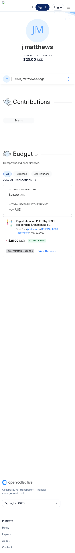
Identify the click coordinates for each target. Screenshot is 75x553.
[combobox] (31, 503)
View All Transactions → (19, 180)
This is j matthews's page (28, 79)
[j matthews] (7, 79)
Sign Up (42, 7)
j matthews (32, 229)
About (6, 540)
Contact (7, 547)
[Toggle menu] (68, 7)
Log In (58, 7)
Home (5, 527)
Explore (6, 534)
